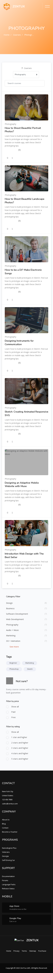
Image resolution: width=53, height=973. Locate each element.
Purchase (42, 951)
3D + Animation (13, 641)
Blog (4, 823)
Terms (24, 951)
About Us (6, 819)
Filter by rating (13, 726)
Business (10, 608)
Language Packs (8, 884)
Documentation (8, 876)
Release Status (8, 888)
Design (9, 603)
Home (7, 34)
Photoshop (14, 669)
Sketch (30, 669)
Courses (17, 34)
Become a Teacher (9, 832)
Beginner (13, 663)
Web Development (15, 619)
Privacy (16, 951)
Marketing (10, 635)
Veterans (6, 852)
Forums (5, 880)
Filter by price (12, 701)
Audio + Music (12, 630)
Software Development (17, 613)
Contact (5, 828)
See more (14, 646)
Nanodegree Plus (9, 848)
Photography (30, 34)
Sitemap (32, 951)
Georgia (5, 856)
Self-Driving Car (8, 860)
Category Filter (13, 596)
